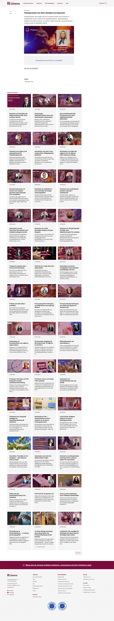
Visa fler (78, 552)
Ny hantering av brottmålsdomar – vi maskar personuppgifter (19, 533)
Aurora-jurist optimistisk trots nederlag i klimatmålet (69, 494)
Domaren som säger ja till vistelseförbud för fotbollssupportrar (18, 153)
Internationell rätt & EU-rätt (65, 586)
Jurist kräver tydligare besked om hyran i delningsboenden (67, 418)
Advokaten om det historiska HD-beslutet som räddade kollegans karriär (18, 230)
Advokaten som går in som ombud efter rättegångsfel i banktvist (44, 153)
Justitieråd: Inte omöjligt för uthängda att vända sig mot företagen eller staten (69, 533)
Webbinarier (36, 588)
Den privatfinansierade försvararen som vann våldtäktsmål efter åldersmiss (67, 116)
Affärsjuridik (61, 577)
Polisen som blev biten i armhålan (17, 304)
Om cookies (86, 585)
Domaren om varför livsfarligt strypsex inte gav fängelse (44, 230)
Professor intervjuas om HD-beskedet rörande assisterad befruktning (19, 380)
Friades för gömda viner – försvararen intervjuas (18, 267)
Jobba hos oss (86, 577)
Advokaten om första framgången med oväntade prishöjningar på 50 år (69, 268)
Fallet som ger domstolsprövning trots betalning (17, 495)
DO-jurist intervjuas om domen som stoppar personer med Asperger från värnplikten (17, 191)
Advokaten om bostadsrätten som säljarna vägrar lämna (18, 343)
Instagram (11, 592)
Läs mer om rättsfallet (31, 68)
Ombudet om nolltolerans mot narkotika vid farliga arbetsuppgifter (43, 190)
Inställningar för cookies (89, 592)
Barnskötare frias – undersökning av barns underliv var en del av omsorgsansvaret (42, 419)
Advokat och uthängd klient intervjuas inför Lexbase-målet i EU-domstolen (69, 458)
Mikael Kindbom (41, 547)
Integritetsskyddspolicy (89, 590)
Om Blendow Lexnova (88, 579)
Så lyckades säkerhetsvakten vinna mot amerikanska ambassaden (44, 115)
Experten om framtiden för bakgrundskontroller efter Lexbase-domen (18, 115)
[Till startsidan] (13, 3)
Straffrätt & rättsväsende (64, 593)
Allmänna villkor (87, 587)
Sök (67, 3)
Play (34, 584)
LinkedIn (11, 590)
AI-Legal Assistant (37, 577)
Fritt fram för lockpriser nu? (44, 494)
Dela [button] (11, 13)
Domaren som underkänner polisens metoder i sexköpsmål (69, 190)
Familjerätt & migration (63, 581)
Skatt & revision (62, 590)
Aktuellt (60, 3)
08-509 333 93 (13, 583)
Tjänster (39, 3)
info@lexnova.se (16, 585)
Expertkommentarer (38, 586)
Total (34, 579)
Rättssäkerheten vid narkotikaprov (67, 342)
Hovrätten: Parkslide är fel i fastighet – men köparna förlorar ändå (18, 458)
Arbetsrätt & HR (62, 579)
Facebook (11, 594)
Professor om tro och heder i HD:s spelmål (44, 380)
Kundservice (10, 587)
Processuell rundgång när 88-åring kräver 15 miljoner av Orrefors (44, 343)
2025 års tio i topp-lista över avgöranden (44, 267)
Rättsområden (49, 3)
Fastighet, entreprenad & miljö (65, 584)
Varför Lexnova (28, 3)
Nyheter (35, 581)
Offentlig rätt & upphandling (65, 588)
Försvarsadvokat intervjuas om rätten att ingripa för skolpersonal (69, 305)
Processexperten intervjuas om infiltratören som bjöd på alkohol (44, 305)
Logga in (102, 3)
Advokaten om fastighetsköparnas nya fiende (68, 380)
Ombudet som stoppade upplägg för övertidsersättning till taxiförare (17, 419)
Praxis (34, 590)
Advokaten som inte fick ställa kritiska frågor (43, 457)
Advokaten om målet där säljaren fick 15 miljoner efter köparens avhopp (68, 153)
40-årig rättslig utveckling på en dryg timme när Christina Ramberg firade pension (43, 534)
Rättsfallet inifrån (29, 81)
